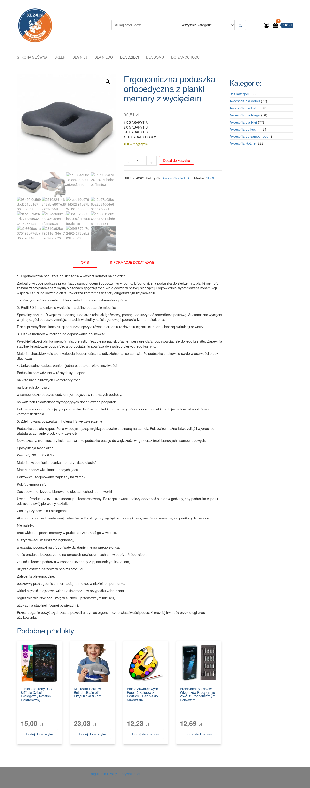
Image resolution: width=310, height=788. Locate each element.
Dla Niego (103, 57)
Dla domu (155, 57)
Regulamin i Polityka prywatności (115, 773)
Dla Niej (79, 57)
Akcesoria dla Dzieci (178, 178)
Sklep (59, 57)
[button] (107, 81)
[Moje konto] (266, 25)
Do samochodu (185, 57)
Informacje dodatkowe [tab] (132, 262)
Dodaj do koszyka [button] (39, 734)
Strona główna (32, 57)
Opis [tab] (85, 262)
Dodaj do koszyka (176, 160)
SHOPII (211, 178)
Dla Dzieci (129, 57)
